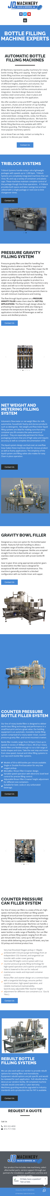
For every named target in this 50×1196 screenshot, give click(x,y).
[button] (25, 20)
